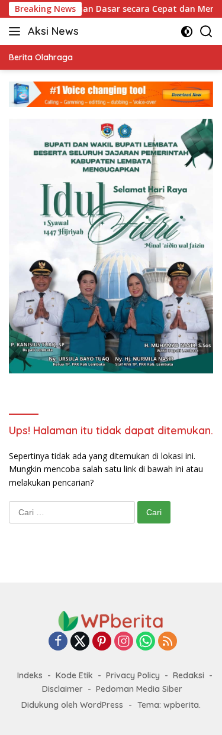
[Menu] (17, 31)
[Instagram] (123, 642)
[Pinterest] (101, 642)
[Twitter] (79, 642)
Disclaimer (62, 689)
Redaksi (188, 675)
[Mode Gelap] (187, 31)
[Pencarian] (206, 31)
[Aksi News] (111, 620)
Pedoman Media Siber (139, 689)
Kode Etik (74, 675)
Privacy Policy (133, 675)
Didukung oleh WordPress (72, 705)
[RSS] (167, 642)
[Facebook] (58, 642)
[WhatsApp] (145, 642)
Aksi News (53, 31)
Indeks (30, 675)
